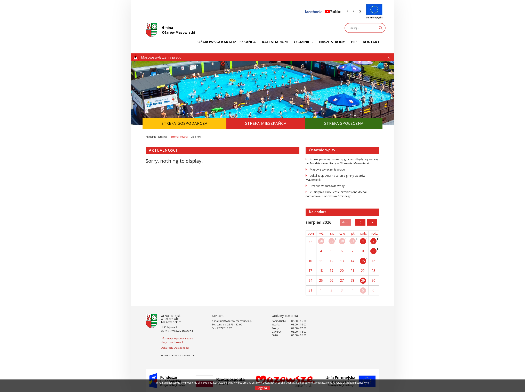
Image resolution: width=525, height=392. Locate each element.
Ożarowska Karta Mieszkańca (226, 42)
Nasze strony (332, 42)
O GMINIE (302, 42)
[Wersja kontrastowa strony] (360, 11)
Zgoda (262, 388)
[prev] (360, 222)
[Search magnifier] (380, 28)
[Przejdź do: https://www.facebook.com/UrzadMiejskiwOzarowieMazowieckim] (313, 11)
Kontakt (371, 42)
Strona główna (179, 136)
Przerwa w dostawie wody (327, 186)
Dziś (345, 222)
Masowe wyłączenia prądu (327, 169)
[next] (372, 222)
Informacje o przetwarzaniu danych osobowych (177, 340)
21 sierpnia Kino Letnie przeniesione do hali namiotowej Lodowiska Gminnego (336, 194)
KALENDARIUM (275, 42)
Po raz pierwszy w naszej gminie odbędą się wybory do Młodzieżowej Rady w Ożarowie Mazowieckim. (342, 161)
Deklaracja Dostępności (175, 347)
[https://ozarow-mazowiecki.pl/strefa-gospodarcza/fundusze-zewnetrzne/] (374, 11)
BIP (354, 42)
